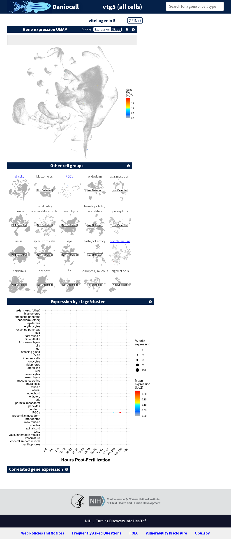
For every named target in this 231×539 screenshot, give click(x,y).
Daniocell (65, 7)
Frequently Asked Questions (96, 533)
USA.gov (202, 533)
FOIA (133, 533)
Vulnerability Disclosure (166, 533)
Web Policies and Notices (42, 533)
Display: (87, 29)
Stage (116, 29)
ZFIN (134, 20)
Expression (102, 29)
